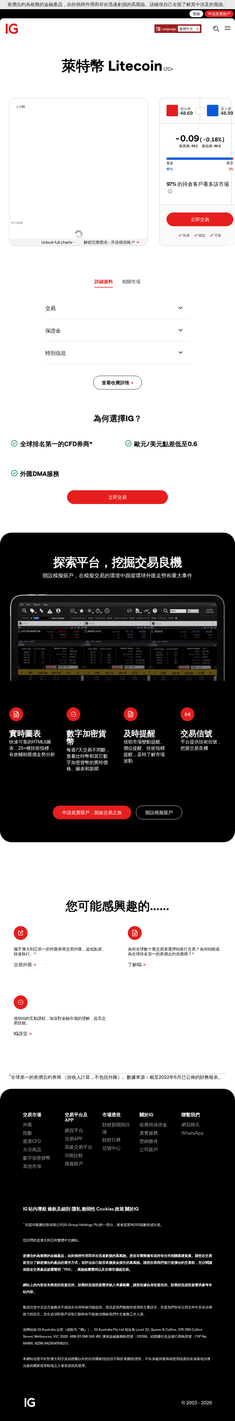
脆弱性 (88, 1208)
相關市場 (131, 281)
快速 (186, 235)
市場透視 (111, 1114)
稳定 (202, 235)
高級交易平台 (78, 1147)
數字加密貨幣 (36, 1157)
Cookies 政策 (110, 1208)
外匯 (27, 1124)
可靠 (217, 235)
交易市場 (32, 1114)
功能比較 (74, 1155)
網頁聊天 (190, 1124)
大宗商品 (32, 1149)
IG (25, 1208)
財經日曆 (111, 1139)
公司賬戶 (149, 1149)
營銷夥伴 (149, 1141)
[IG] (12, 28)
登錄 (196, 13)
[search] (216, 29)
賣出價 (185, 109)
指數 (27, 1132)
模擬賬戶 (74, 1163)
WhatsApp (192, 1132)
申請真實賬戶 (219, 13)
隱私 (76, 1208)
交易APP (73, 1138)
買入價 (226, 109)
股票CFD (32, 1141)
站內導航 (37, 1208)
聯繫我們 (190, 1114)
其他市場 (32, 1166)
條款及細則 (60, 1208)
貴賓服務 (149, 1132)
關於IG (146, 1114)
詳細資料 (104, 281)
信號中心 (111, 1148)
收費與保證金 (153, 1124)
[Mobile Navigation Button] (227, 29)
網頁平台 (74, 1130)
